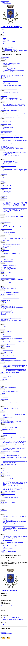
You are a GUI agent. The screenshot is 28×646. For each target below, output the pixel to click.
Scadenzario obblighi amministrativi (10, 92)
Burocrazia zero (4, 94)
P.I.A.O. (5, 82)
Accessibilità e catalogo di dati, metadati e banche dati (12, 542)
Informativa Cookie (14, 630)
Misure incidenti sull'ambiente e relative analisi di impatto (15, 482)
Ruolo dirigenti (6, 144)
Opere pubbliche (4, 435)
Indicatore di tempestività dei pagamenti (11, 426)
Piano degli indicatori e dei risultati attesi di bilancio (11, 338)
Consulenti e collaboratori (6, 132)
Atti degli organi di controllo (9, 121)
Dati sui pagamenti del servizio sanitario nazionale (11, 421)
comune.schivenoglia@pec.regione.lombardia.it (13, 619)
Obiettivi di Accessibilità (5, 608)
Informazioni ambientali (5, 472)
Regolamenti (5, 547)
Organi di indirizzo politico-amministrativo (9, 98)
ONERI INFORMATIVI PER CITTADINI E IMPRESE (12, 75)
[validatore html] (3, 638)
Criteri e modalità (4, 323)
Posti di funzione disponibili (9, 142)
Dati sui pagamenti (4, 420)
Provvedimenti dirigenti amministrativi (8, 294)
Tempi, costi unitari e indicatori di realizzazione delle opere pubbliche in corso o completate (15, 461)
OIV (1, 195)
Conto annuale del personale (9, 161)
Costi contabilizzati (4, 399)
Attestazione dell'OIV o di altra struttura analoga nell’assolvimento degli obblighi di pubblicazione (16, 369)
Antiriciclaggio (4, 510)
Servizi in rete (3, 410)
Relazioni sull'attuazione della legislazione (11, 485)
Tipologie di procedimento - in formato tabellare (13, 275)
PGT (4, 470)
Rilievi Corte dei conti (7, 382)
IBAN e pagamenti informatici (7, 429)
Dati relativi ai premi (5, 240)
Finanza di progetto (4, 319)
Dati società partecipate (8, 259)
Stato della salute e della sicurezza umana (11, 487)
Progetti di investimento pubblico (7, 312)
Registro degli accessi (7, 540)
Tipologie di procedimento (6, 272)
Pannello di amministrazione (6, 633)
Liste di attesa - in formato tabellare (10, 408)
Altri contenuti (3, 508)
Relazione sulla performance (6, 229)
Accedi (4, 43)
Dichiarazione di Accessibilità (7, 605)
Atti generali (3, 59)
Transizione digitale (5, 511)
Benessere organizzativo (5, 246)
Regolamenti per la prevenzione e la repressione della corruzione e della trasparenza (14, 524)
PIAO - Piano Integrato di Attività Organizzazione (11, 85)
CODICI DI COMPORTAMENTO (10, 81)
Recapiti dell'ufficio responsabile (9, 282)
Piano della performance (5, 222)
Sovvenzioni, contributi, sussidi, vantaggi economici (11, 320)
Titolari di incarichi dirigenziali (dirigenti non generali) (12, 137)
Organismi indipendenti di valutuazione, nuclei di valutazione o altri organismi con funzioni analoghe (13, 361)
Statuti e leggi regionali (8, 71)
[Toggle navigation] (1, 34)
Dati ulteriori (3, 550)
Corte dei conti (4, 379)
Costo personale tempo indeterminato (10, 162)
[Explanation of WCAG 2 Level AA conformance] (7, 638)
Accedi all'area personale (7, 3)
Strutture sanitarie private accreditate (8, 491)
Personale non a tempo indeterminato (10, 49)
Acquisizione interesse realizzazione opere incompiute (12, 307)
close (2, 35)
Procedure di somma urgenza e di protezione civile (11, 318)
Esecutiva (2, 315)
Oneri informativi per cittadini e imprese (9, 89)
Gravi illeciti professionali (6, 311)
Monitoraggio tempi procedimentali (8, 278)
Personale (5, 48)
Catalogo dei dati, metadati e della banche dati (12, 545)
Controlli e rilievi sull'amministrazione (8, 358)
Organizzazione (4, 96)
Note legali (7, 630)
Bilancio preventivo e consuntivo (7, 331)
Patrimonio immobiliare (5, 346)
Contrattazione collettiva (5, 182)
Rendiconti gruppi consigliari (9, 120)
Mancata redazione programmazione (8, 308)
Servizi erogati (3, 385)
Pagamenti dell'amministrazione (7, 417)
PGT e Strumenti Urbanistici (6, 466)
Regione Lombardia (5, 1)
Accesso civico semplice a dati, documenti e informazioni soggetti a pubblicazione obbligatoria (15, 537)
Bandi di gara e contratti (5, 303)
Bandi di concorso (4, 196)
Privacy (2, 630)
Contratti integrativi (7, 191)
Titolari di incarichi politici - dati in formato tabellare (13, 104)
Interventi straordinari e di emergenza (8, 499)
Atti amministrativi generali (8, 64)
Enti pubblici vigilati (5, 250)
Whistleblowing (4, 552)
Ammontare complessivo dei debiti (10, 427)
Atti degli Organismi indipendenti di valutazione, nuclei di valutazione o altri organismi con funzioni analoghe (15, 366)
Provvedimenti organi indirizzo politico (9, 288)
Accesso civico (4, 533)
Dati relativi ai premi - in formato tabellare (11, 244)
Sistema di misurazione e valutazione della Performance (12, 216)
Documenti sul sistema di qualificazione (9, 309)
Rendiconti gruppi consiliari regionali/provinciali (10, 117)
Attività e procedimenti (5, 269)
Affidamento (3, 314)
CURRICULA (6, 154)
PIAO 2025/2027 (9, 520)
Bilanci (2, 328)
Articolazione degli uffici (6, 124)
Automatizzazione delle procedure (8, 306)
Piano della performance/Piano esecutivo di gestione (13, 226)
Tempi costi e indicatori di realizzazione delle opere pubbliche (13, 457)
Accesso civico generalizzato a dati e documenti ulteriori (14, 538)
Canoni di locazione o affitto (6, 352)
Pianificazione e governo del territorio (8, 464)
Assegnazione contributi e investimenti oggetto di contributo (13, 437)
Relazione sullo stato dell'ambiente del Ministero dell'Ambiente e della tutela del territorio (13, 489)
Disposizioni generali (5, 57)
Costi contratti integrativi (8, 192)
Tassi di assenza (4, 174)
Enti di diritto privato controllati (7, 261)
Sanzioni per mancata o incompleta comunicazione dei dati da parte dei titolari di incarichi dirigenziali (15, 114)
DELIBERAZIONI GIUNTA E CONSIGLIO (15, 67)
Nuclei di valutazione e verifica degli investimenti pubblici (12, 444)
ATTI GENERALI (4, 77)
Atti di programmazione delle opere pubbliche (10, 451)
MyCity (3, 635)
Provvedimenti (4, 285)
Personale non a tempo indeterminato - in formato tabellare (15, 50)
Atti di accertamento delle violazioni (10, 530)
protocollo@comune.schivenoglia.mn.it (12, 617)
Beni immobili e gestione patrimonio (8, 344)
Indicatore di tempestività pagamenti (8, 422)
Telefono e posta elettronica (6, 131)
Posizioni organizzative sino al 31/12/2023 (12, 155)
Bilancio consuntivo (7, 336)
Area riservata (3, 632)
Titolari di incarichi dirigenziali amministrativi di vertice (12, 135)
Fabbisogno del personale (8, 163)
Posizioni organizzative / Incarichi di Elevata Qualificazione (13, 148)
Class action (3, 393)
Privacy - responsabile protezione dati (8, 551)
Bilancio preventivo (7, 334)
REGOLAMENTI (9, 69)
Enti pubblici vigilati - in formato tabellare (11, 253)
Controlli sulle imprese (5, 300)
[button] (4, 38)
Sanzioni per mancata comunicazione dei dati (10, 110)
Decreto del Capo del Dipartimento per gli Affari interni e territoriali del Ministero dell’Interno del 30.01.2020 (15, 442)
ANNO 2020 (6, 211)
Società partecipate (4, 255)
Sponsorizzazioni (4, 316)
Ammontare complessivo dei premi (8, 234)
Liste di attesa (3, 405)
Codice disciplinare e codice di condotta (11, 73)
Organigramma (6, 128)
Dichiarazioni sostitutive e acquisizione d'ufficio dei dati (12, 279)
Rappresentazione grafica (6, 267)
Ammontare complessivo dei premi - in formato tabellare (14, 238)
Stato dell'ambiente (7, 480)
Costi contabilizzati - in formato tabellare (11, 402)
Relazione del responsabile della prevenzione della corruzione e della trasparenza (13, 527)
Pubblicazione (3, 313)
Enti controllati (4, 247)
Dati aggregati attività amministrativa (8, 268)
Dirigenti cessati (4, 146)
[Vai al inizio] (1, 567)
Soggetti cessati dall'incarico (9, 108)
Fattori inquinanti (6, 481)
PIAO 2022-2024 (6, 225)
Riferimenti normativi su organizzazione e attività (13, 63)
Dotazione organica (5, 157)
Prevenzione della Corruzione (7, 513)
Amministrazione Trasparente (9, 47)
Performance (3, 213)
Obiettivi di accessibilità (8, 548)
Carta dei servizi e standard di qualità (8, 387)
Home (4, 46)
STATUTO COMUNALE (11, 68)
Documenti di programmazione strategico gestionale (13, 70)
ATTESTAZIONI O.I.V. (6, 76)
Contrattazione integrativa (6, 188)
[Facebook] (3, 32)
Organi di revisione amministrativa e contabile (10, 372)
